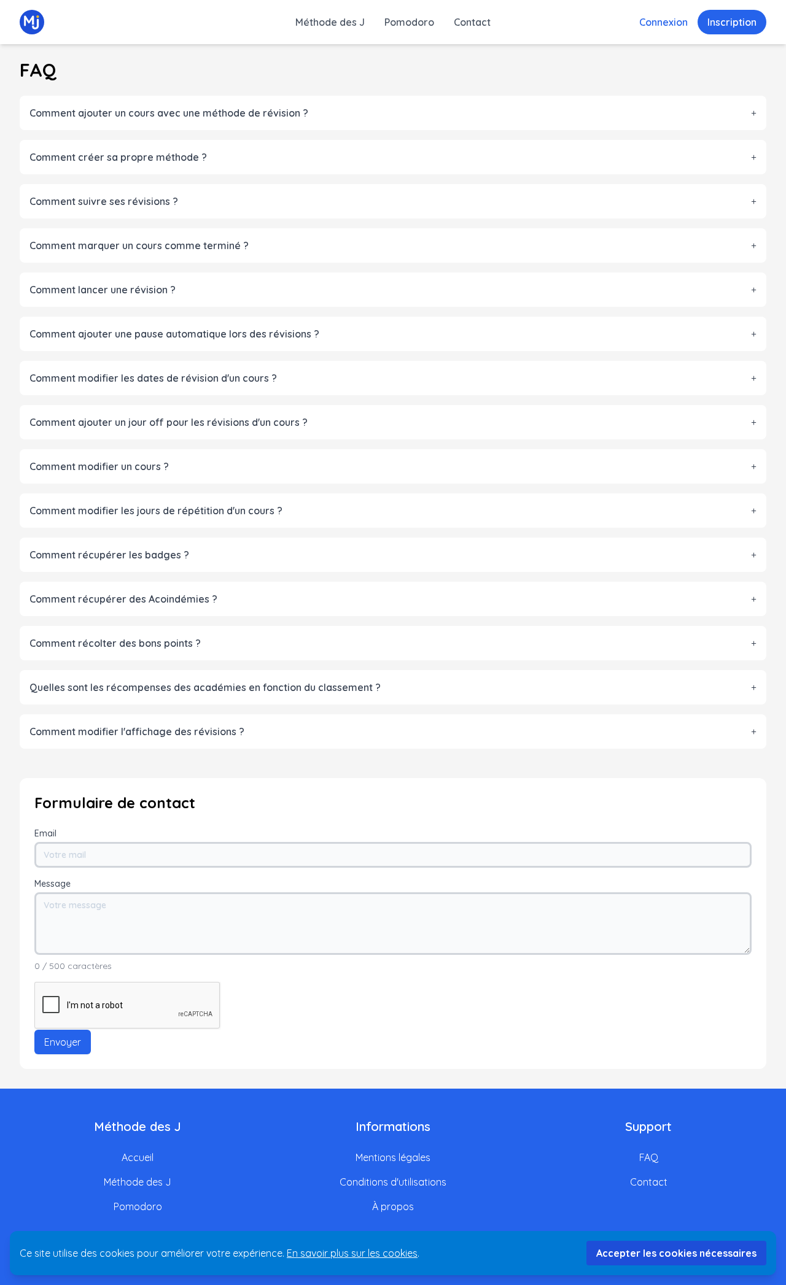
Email (45, 833)
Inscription (732, 22)
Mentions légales (393, 1157)
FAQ (648, 1157)
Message (52, 883)
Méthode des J (330, 22)
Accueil (138, 1157)
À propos (393, 1206)
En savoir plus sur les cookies (352, 1253)
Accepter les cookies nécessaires (676, 1253)
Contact (472, 22)
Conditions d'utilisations (393, 1182)
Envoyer (62, 1042)
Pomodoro (409, 22)
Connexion (663, 22)
